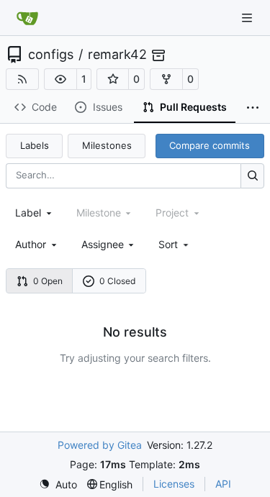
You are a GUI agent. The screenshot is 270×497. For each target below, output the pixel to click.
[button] (60, 79)
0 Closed (117, 280)
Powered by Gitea (100, 445)
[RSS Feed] (22, 79)
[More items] (252, 108)
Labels (34, 145)
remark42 (117, 54)
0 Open (48, 280)
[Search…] (252, 175)
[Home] (27, 18)
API (223, 484)
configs (50, 54)
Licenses (173, 484)
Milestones (107, 145)
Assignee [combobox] (102, 244)
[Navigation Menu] (248, 17)
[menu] (174, 244)
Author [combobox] (30, 244)
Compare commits (209, 145)
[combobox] (34, 213)
